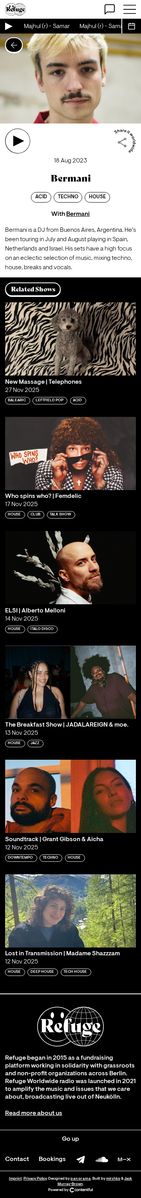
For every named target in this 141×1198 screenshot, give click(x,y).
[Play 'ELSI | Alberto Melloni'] (70, 567)
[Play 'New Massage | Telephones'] (70, 339)
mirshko (113, 1178)
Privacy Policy (35, 1178)
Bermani (78, 214)
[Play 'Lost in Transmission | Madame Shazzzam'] (70, 910)
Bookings (52, 1159)
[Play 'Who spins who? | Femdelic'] (70, 453)
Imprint (15, 1178)
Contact (17, 1159)
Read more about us (33, 1113)
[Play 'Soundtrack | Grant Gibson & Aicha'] (70, 796)
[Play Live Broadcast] (8, 26)
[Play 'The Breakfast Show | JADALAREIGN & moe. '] (70, 682)
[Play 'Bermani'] (17, 141)
